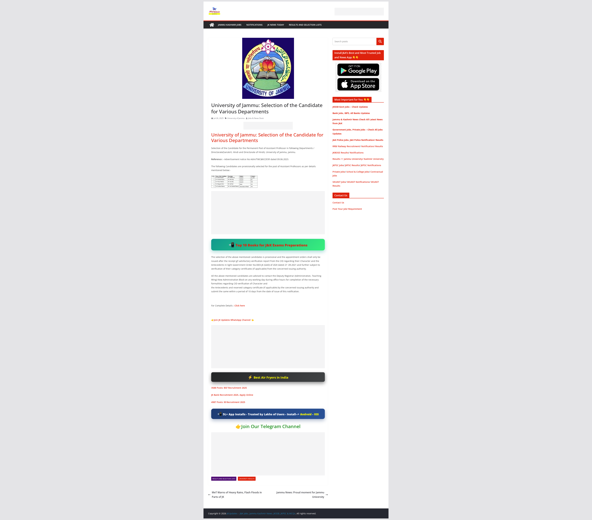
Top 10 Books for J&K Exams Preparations (271, 245)
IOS (316, 414)
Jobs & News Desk (256, 118)
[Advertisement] (359, 11)
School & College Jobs (357, 171)
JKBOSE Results (340, 152)
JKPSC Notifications (371, 165)
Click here (239, 305)
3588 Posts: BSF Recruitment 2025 (229, 387)
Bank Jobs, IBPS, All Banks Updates (351, 113)
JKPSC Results (352, 165)
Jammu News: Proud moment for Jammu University (300, 495)
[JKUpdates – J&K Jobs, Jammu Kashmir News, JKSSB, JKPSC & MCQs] (212, 25)
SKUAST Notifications (358, 181)
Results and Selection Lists (305, 24)
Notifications (254, 24)
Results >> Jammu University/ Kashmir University (358, 158)
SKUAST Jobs (339, 181)
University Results (246, 479)
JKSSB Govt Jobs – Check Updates (350, 106)
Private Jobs (339, 171)
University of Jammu (236, 118)
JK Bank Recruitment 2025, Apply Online (232, 394)
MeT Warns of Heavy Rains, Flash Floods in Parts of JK (237, 495)
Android (306, 414)
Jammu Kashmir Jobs (229, 24)
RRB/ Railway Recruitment (346, 146)
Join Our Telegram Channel (270, 426)
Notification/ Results (372, 146)
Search (380, 41)
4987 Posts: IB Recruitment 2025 (228, 402)
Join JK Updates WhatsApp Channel (232, 319)
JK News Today (275, 24)
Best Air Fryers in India (271, 377)
